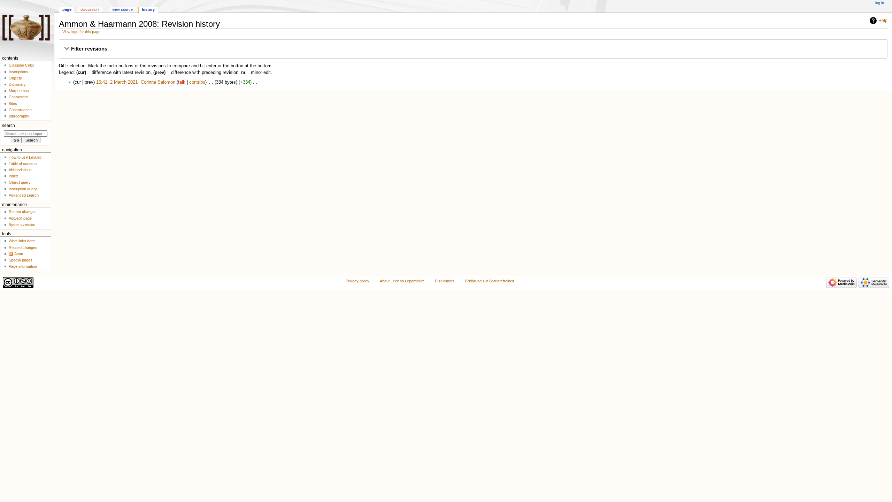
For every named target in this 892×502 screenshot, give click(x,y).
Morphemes (19, 91)
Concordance (20, 110)
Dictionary (17, 84)
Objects (15, 78)
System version (22, 224)
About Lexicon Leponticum (402, 281)
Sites (13, 103)
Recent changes (23, 212)
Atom (18, 254)
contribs (197, 82)
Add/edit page (20, 218)
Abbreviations (20, 170)
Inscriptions (18, 72)
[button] (473, 48)
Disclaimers (445, 281)
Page (66, 9)
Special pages (20, 260)
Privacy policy (357, 281)
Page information (23, 266)
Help (882, 20)
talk (181, 82)
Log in (879, 3)
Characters (18, 97)
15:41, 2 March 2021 (117, 82)
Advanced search (24, 195)
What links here (22, 241)
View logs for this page (81, 32)
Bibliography (19, 116)
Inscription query (23, 189)
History (148, 9)
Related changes (23, 247)
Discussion (89, 9)
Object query (20, 182)
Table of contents (23, 163)
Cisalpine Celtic (21, 65)
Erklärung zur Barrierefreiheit (489, 281)
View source (122, 9)
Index (13, 176)
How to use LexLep (25, 157)
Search (8, 125)
